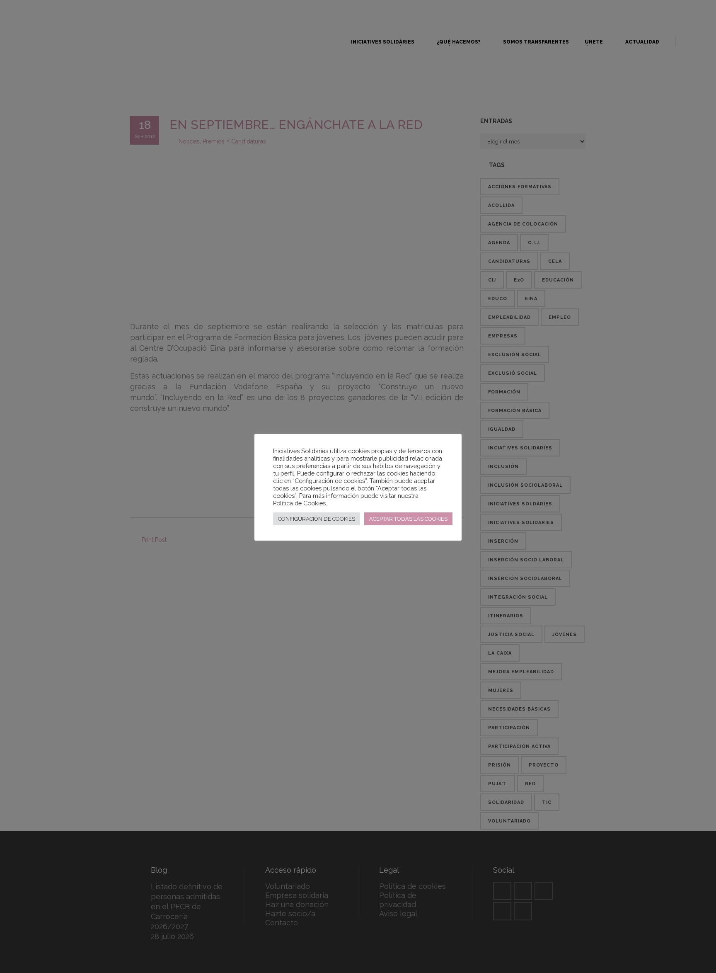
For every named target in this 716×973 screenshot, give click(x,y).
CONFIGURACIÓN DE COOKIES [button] (316, 519)
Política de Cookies (299, 503)
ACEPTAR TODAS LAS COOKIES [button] (408, 519)
